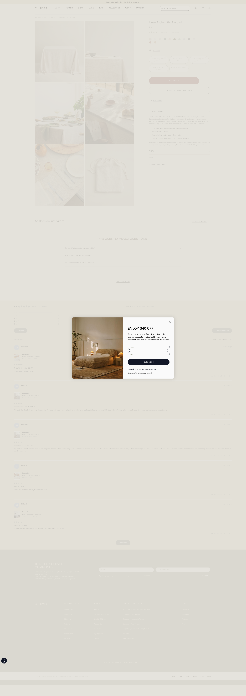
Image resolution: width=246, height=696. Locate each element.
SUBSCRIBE (149, 362)
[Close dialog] (170, 322)
